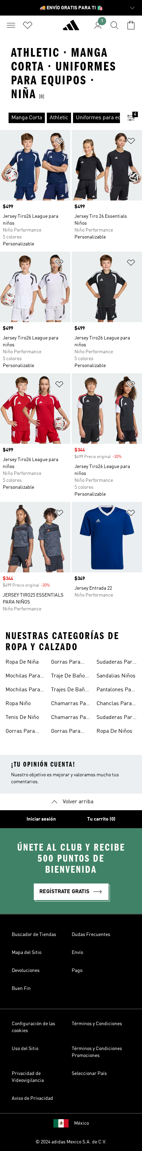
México (81, 1123)
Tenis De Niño (22, 717)
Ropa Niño (18, 703)
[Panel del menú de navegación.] (11, 25)
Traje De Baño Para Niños (68, 676)
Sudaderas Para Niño (116, 718)
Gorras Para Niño (20, 732)
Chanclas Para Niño (114, 704)
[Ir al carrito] (131, 25)
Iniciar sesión (41, 819)
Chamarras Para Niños (71, 718)
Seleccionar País (89, 1073)
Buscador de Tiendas (34, 934)
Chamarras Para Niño (71, 704)
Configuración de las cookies (33, 1027)
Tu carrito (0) (101, 819)
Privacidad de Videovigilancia (28, 1077)
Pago (77, 970)
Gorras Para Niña (65, 732)
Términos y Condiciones (97, 1023)
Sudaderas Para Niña (116, 662)
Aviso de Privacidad (32, 1098)
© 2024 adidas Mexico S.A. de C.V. (71, 1142)
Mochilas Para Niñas (23, 676)
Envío (77, 952)
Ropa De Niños (114, 731)
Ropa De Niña (22, 662)
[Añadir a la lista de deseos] (59, 142)
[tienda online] (71, 28)
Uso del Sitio (25, 1048)
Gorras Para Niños (65, 662)
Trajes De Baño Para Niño (69, 690)
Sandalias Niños (116, 676)
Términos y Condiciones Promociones (97, 1052)
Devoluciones (26, 970)
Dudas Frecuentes (91, 934)
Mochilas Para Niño (23, 690)
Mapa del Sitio (26, 952)
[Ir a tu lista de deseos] (27, 25)
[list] (60, 117)
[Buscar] (114, 25)
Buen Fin (21, 988)
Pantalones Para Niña (116, 690)
